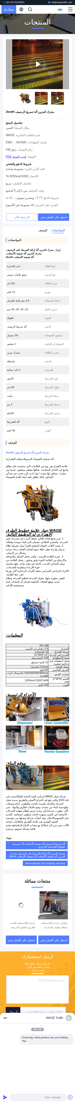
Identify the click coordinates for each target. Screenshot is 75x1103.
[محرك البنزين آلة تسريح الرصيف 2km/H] (37, 64)
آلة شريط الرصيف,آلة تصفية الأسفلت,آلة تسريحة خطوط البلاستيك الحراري (38, 845)
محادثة (9, 9)
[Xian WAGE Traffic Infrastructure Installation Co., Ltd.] (59, 9)
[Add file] (70, 1097)
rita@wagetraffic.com (61, 2)
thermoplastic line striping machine (45, 863)
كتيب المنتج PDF (16, 156)
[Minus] (5, 1018)
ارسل (13, 1012)
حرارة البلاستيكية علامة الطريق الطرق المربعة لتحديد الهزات (23, 925)
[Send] (5, 1097)
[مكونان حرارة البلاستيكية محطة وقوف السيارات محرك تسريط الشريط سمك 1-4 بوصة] (53, 905)
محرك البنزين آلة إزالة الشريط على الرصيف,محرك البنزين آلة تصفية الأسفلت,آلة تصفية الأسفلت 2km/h (37, 855)
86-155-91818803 (15, 2)
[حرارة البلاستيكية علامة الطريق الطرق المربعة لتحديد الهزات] (21, 905)
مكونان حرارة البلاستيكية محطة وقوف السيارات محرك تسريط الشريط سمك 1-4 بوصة (55, 925)
